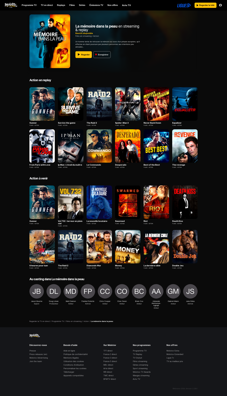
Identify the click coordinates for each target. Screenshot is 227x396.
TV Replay (137, 354)
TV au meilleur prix (174, 361)
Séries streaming (140, 365)
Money (118, 265)
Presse (32, 350)
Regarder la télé (206, 5)
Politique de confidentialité (75, 354)
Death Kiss (177, 221)
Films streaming (140, 361)
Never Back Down (152, 123)
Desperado (120, 165)
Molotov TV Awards (142, 372)
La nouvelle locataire (97, 221)
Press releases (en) (38, 354)
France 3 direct (110, 358)
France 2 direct (110, 354)
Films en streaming (83, 36)
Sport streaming (140, 368)
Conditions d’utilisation (73, 365)
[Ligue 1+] (184, 5)
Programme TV (140, 350)
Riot (146, 221)
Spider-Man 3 (122, 123)
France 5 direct (110, 361)
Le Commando (94, 165)
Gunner (33, 123)
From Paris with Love (39, 165)
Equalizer (177, 123)
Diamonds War (94, 265)
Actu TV (136, 379)
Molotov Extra (172, 350)
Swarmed (120, 221)
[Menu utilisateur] (220, 5)
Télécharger (68, 372)
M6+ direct (108, 365)
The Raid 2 (92, 123)
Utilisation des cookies (73, 361)
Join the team (35, 361)
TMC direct (108, 375)
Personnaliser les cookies (74, 368)
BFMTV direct (109, 379)
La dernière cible (152, 265)
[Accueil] (10, 5)
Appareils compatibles (73, 375)
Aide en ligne (69, 350)
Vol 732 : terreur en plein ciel (70, 222)
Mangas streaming (141, 375)
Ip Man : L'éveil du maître (70, 165)
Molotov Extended (174, 354)
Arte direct (108, 368)
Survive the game (66, 123)
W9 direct (107, 372)
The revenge (178, 165)
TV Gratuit (137, 358)
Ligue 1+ (170, 358)
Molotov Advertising (38, 358)
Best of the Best (152, 165)
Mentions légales (71, 358)
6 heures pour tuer (38, 265)
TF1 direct (108, 350)
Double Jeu (177, 265)
